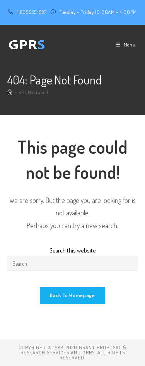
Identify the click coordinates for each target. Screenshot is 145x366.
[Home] (9, 92)
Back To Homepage (72, 295)
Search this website (72, 250)
